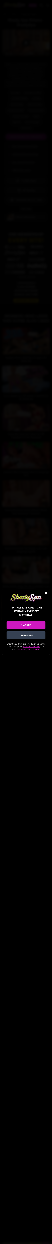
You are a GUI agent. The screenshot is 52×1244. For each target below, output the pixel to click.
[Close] (46, 593)
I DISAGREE (26, 635)
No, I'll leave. (34, 649)
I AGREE (26, 625)
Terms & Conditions (31, 646)
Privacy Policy (21, 649)
